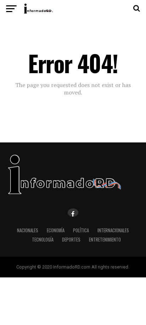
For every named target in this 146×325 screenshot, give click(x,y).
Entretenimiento (105, 239)
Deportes (71, 239)
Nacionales (27, 230)
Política (81, 230)
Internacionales (113, 230)
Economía (55, 230)
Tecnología (43, 239)
